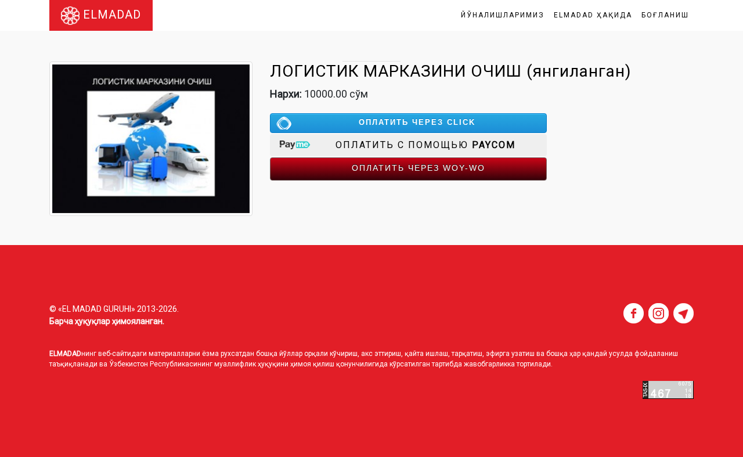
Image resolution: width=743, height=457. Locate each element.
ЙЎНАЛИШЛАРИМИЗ (502, 15)
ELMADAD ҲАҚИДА (593, 15)
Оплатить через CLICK (417, 122)
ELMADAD (110, 14)
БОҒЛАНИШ (665, 15)
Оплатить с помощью (425, 144)
